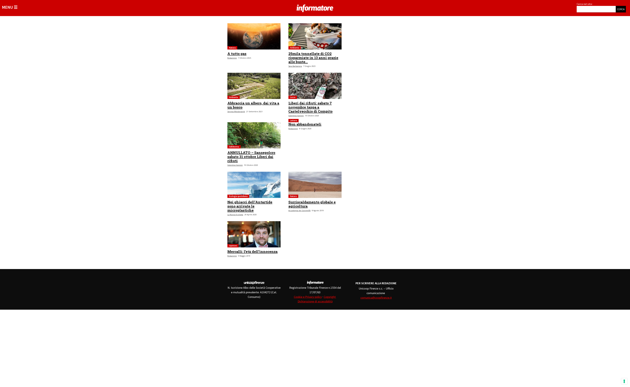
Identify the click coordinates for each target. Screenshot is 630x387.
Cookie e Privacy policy (308, 297)
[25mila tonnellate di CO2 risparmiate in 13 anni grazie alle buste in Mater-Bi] (315, 36)
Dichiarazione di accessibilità (315, 301)
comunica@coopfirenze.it (376, 298)
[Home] (315, 7)
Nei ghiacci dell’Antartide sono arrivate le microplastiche (249, 206)
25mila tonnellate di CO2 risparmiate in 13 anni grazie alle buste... (313, 57)
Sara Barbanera (295, 66)
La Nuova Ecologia (235, 214)
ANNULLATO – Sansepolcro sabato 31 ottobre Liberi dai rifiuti (251, 156)
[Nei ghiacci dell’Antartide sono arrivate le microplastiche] (254, 185)
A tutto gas (236, 53)
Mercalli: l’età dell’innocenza (252, 251)
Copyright (330, 297)
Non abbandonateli (304, 124)
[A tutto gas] (254, 36)
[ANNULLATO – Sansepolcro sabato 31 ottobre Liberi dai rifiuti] (254, 135)
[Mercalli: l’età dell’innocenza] (254, 234)
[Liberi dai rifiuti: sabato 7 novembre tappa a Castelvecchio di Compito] (315, 86)
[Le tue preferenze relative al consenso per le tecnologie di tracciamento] (624, 381)
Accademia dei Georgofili (299, 210)
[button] (10, 7)
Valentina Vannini (296, 115)
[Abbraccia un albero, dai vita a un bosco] (254, 86)
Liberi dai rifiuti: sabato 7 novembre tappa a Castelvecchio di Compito (310, 107)
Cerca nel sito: (584, 4)
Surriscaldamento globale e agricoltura (312, 204)
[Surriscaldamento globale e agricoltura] (315, 185)
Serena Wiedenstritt (236, 111)
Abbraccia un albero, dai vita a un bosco (253, 105)
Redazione (232, 58)
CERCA (621, 9)
